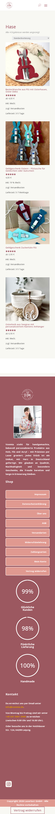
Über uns (41, 513)
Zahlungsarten (38, 552)
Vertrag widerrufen (36, 571)
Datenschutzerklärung (34, 504)
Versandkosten (17, 108)
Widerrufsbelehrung (35, 542)
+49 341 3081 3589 (16, 716)
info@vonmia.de (14, 706)
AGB (44, 523)
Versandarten (39, 532)
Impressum (40, 494)
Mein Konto (40, 561)
